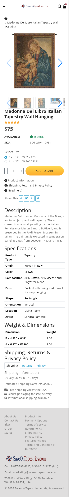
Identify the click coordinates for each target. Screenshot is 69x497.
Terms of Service (35, 424)
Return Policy (33, 428)
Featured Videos (35, 440)
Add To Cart (44, 171)
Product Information (20, 180)
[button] (60, 6)
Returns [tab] (27, 365)
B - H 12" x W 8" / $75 (21, 157)
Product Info (33, 416)
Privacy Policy (33, 436)
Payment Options (36, 420)
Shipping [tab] (12, 365)
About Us (10, 416)
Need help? (14, 190)
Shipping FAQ (34, 432)
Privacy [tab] (41, 365)
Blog (7, 424)
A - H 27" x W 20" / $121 (23, 161)
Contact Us (11, 420)
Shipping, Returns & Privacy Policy (30, 185)
